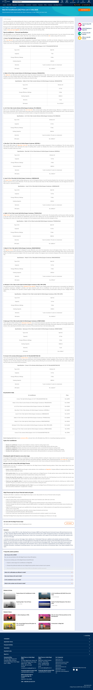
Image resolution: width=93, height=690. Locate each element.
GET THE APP (69, 523)
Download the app (86, 4)
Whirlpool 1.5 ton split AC (29, 286)
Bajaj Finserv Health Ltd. (60, 669)
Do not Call (78, 4)
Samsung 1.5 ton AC (26, 322)
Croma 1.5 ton (24, 357)
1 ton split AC (9, 40)
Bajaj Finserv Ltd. (59, 659)
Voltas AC (8, 75)
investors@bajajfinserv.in (46, 668)
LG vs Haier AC (63, 459)
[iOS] (77, 670)
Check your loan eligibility (13, 29)
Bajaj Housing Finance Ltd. (61, 666)
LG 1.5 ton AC (29, 110)
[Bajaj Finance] (7, 2)
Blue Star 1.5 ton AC (22, 145)
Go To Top (87, 635)
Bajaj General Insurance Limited (62, 662)
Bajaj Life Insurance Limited (61, 663)
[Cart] (78, 1)
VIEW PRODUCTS (84, 9)
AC (49, 35)
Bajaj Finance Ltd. (59, 660)
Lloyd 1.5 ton (9, 180)
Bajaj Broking (58, 668)
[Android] (74, 670)
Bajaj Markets (58, 665)
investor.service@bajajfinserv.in (28, 668)
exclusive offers (24, 438)
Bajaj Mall (48, 469)
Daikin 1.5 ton (6, 215)
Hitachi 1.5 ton (9, 250)
